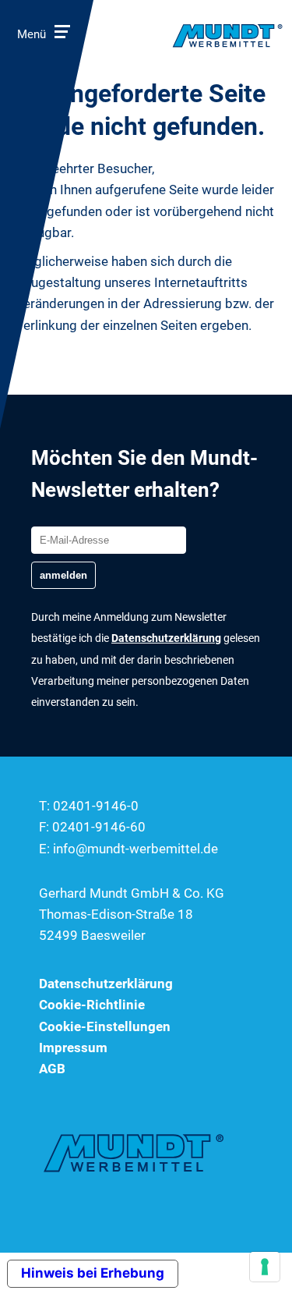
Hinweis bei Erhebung (92, 1273)
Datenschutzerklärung (106, 983)
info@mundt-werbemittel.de (135, 848)
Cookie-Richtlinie (92, 1004)
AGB (52, 1068)
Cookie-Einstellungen (105, 1026)
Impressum (73, 1047)
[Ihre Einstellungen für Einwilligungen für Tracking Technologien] (265, 1267)
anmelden (63, 575)
